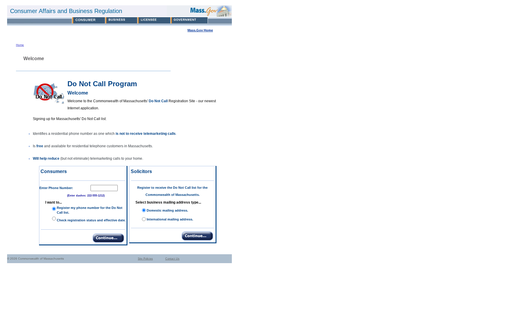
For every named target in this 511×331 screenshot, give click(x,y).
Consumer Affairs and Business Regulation (66, 11)
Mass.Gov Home (200, 30)
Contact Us (172, 258)
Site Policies (145, 258)
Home (20, 45)
